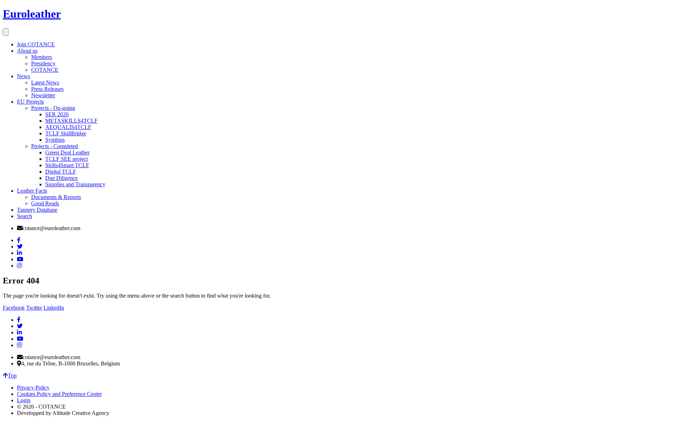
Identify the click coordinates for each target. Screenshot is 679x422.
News (23, 76)
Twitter (34, 308)
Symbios (55, 140)
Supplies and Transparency (75, 184)
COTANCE (44, 70)
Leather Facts (32, 191)
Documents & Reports (56, 197)
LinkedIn (53, 308)
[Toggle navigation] (5, 32)
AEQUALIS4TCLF (68, 127)
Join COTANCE (36, 44)
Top (12, 376)
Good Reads (45, 203)
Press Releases (47, 89)
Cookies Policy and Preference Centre (59, 394)
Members (41, 57)
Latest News (45, 83)
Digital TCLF (60, 172)
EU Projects (30, 102)
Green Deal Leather (67, 153)
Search (24, 216)
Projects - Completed (54, 146)
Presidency (43, 63)
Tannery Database (37, 210)
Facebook (14, 308)
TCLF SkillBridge (65, 133)
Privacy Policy (33, 388)
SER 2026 (57, 114)
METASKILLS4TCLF (71, 121)
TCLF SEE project (66, 159)
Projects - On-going (53, 108)
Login (23, 400)
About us (27, 51)
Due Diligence (61, 178)
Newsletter (43, 95)
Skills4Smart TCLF (67, 165)
